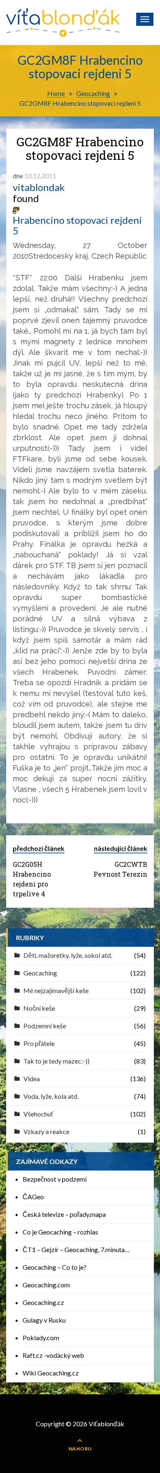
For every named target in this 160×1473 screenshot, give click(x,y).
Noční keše (39, 1008)
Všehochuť (38, 1114)
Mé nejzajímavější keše (56, 990)
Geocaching (40, 973)
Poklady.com (41, 1337)
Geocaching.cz (43, 1302)
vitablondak (39, 187)
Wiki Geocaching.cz (51, 1373)
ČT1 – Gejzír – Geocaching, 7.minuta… (76, 1249)
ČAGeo (33, 1196)
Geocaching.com (46, 1285)
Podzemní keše (44, 1026)
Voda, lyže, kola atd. (50, 1096)
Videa (31, 1078)
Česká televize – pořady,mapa (64, 1214)
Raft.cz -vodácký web (53, 1355)
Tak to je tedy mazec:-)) (56, 1061)
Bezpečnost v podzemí (55, 1179)
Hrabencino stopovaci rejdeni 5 (77, 225)
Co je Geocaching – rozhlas (60, 1232)
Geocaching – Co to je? (55, 1267)
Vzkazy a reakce (46, 1131)
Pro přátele (39, 1043)
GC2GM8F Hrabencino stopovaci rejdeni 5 (80, 148)
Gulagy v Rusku (44, 1320)
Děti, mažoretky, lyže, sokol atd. (67, 955)
